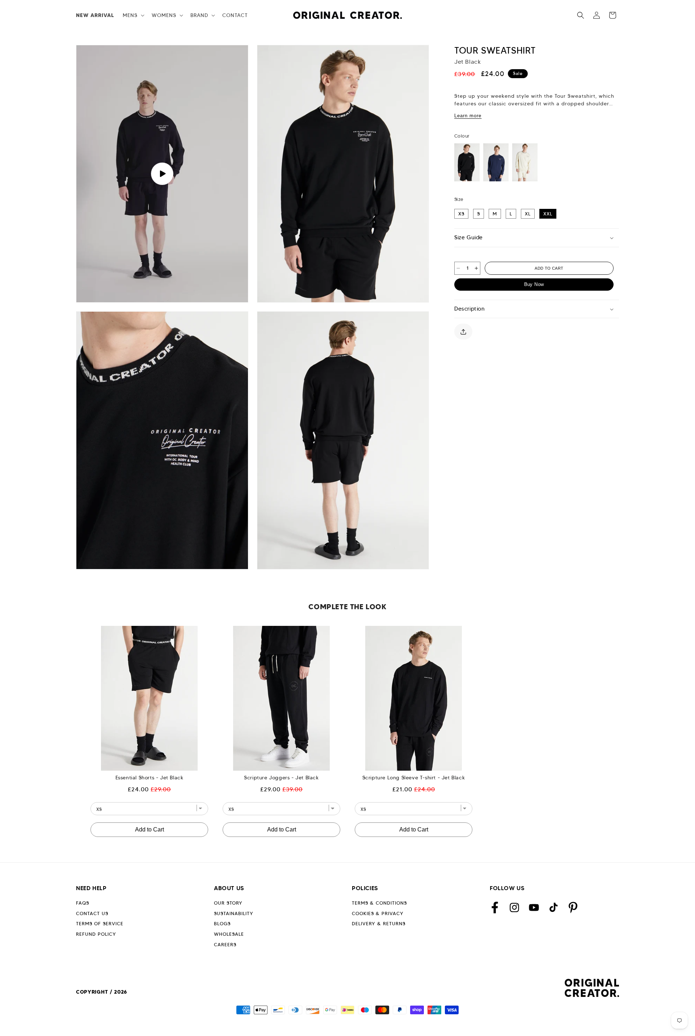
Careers (225, 945)
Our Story (228, 903)
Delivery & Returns (378, 924)
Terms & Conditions (379, 903)
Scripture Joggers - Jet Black (281, 777)
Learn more (467, 115)
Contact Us (92, 913)
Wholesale (229, 934)
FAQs (82, 903)
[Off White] (525, 162)
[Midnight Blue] (496, 162)
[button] (132, 15)
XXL (547, 214)
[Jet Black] (467, 162)
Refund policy (96, 934)
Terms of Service (99, 924)
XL (528, 214)
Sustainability (233, 913)
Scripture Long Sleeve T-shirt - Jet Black (413, 777)
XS (461, 214)
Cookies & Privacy (378, 913)
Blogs (222, 924)
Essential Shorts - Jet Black (149, 777)
